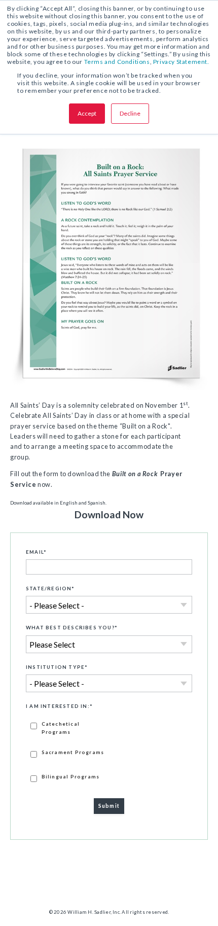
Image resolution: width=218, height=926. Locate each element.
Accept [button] (87, 113)
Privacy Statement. (181, 61)
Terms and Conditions (117, 61)
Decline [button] (130, 113)
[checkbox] (109, 751)
